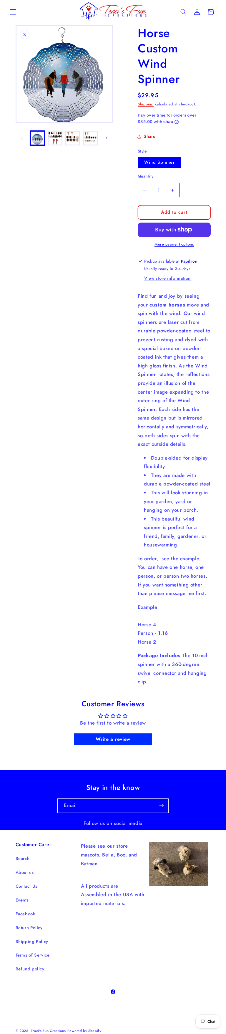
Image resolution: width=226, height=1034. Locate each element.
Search (23, 858)
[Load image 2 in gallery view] (55, 138)
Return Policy (29, 927)
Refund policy (30, 969)
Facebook (25, 914)
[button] (13, 12)
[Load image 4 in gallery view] (90, 138)
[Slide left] (22, 138)
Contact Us (26, 886)
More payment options (174, 244)
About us (25, 872)
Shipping (146, 104)
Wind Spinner (159, 162)
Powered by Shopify (84, 1030)
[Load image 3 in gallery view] (72, 138)
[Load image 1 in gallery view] (37, 138)
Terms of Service (33, 955)
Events (22, 900)
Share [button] (149, 136)
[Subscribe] (161, 805)
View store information (167, 278)
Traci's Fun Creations (48, 1030)
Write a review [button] (113, 739)
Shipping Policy (32, 941)
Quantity (145, 176)
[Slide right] (106, 138)
